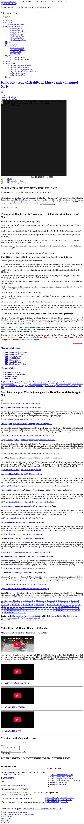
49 (21, 603)
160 (78, 609)
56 (37, 603)
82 (15, 605)
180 (60, 611)
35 (69, 601)
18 (32, 601)
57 (39, 603)
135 (2, 609)
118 (28, 607)
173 (39, 611)
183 (69, 611)
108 (79, 605)
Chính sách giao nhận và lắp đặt (62, 779)
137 (8, 609)
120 (34, 607)
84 (19, 605)
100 (54, 605)
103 (64, 605)
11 (17, 601)
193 (20, 613)
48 (19, 603)
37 (74, 601)
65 (56, 603)
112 (11, 607)
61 (48, 603)
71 (69, 603)
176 (48, 611)
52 (28, 603)
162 (5, 611)
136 (5, 609)
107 (76, 605)
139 (14, 609)
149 (45, 609)
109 (2, 607)
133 (74, 607)
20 (37, 601)
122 (40, 607)
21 (39, 601)
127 (56, 607)
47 (17, 603)
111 (8, 607)
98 (50, 605)
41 (4, 603)
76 (2, 605)
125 (50, 607)
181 (63, 611)
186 (78, 611)
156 (66, 609)
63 (52, 603)
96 (45, 605)
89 (30, 605)
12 (19, 601)
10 (15, 601)
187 (2, 613)
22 (41, 601)
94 (41, 605)
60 (45, 603)
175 (45, 611)
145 (33, 609)
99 (52, 605)
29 (56, 601)
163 (8, 611)
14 (23, 601)
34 (67, 601)
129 (62, 607)
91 (34, 605)
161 (2, 611)
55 (34, 603)
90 (32, 605)
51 (26, 603)
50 (23, 603)
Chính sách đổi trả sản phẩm (61, 777)
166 (17, 611)
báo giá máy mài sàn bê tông (38, 384)
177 (51, 611)
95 (43, 605)
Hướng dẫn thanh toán (59, 782)
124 (47, 607)
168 (23, 611)
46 (15, 603)
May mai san (35, 309)
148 (42, 609)
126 (53, 607)
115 (20, 607)
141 (20, 609)
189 (8, 613)
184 (72, 611)
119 (31, 607)
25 (48, 601)
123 (44, 607)
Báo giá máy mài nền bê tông (43, 382)
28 (54, 601)
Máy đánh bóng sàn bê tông (14, 386)
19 (34, 601)
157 (69, 609)
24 (45, 601)
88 (28, 605)
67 (61, 603)
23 (43, 601)
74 (76, 603)
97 (48, 605)
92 (37, 605)
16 (28, 601)
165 (14, 611)
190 (11, 613)
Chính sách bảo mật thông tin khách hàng (65, 780)
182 (66, 611)
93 (39, 605)
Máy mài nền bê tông (8, 2)
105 (70, 605)
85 (21, 605)
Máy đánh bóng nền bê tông (34, 386)
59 (43, 603)
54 (32, 603)
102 (61, 605)
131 (68, 607)
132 (71, 607)
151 (51, 609)
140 (17, 609)
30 (59, 601)
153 (57, 609)
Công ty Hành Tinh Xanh (21, 382)
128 (59, 607)
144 (29, 609)
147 (39, 609)
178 (54, 611)
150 (48, 609)
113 (14, 607)
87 (26, 605)
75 (78, 603)
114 (17, 607)
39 (78, 601)
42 (6, 603)
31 (61, 601)
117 (25, 607)
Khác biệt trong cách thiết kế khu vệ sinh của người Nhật (24, 618)
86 (23, 605)
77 (4, 605)
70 (67, 603)
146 (36, 609)
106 (73, 605)
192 (17, 613)
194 (23, 613)
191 (14, 613)
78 (6, 605)
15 (26, 601)
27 (52, 601)
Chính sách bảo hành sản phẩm (62, 775)
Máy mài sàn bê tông (59, 246)
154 (60, 609)
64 (54, 603)
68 (63, 603)
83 (17, 605)
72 (72, 603)
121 (37, 607)
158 (72, 609)
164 (11, 611)
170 (29, 611)
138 (11, 609)
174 (42, 611)
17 (30, 601)
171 (33, 611)
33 (65, 601)
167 (20, 611)
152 (54, 609)
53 (30, 603)
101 (57, 605)
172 (36, 611)
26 (50, 601)
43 (8, 603)
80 (10, 605)
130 (65, 607)
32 (63, 601)
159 (75, 609)
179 (57, 611)
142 (23, 609)
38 (76, 601)
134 (77, 607)
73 (74, 603)
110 (5, 607)
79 (8, 605)
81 (13, 605)
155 (63, 609)
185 (75, 611)
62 (50, 603)
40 (2, 603)
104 (67, 605)
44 (10, 603)
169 (26, 611)
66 (59, 603)
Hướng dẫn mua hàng (58, 784)
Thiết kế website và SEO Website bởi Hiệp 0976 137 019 (42, 809)
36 (72, 601)
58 (41, 603)
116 (23, 607)
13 (21, 601)
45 (13, 603)
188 (5, 613)
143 (26, 609)
